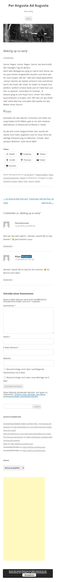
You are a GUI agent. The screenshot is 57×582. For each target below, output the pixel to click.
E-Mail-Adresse (11, 347)
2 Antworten (8, 57)
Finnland (7, 181)
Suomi (31, 181)
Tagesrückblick (42, 174)
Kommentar (9, 305)
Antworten (7, 246)
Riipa (17, 256)
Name (7, 336)
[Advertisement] (24, 519)
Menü (28, 18)
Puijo (25, 181)
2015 (50, 178)
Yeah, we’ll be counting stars (21, 443)
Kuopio (14, 181)
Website (7, 358)
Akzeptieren (29, 575)
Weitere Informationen (39, 573)
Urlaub (22, 178)
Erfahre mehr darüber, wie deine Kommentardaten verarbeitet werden (24, 395)
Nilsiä (20, 181)
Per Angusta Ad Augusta (28, 5)
